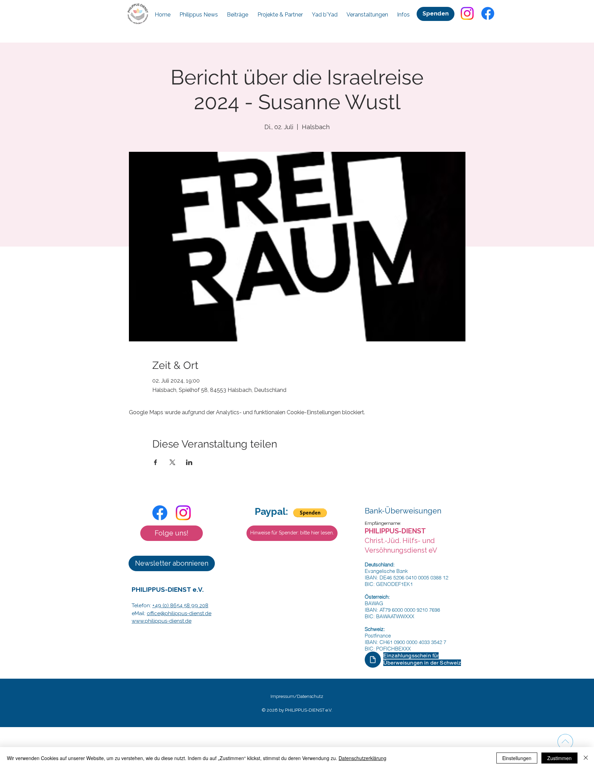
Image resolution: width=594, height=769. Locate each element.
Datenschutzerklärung (362, 758)
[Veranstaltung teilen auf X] (172, 462)
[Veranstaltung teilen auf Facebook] (155, 462)
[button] (171, 533)
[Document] (373, 660)
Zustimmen (559, 758)
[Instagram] (467, 13)
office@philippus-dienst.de (179, 613)
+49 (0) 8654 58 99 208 (180, 605)
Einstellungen (516, 758)
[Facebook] (487, 13)
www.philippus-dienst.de (161, 621)
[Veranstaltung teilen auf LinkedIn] (189, 462)
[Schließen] (586, 758)
